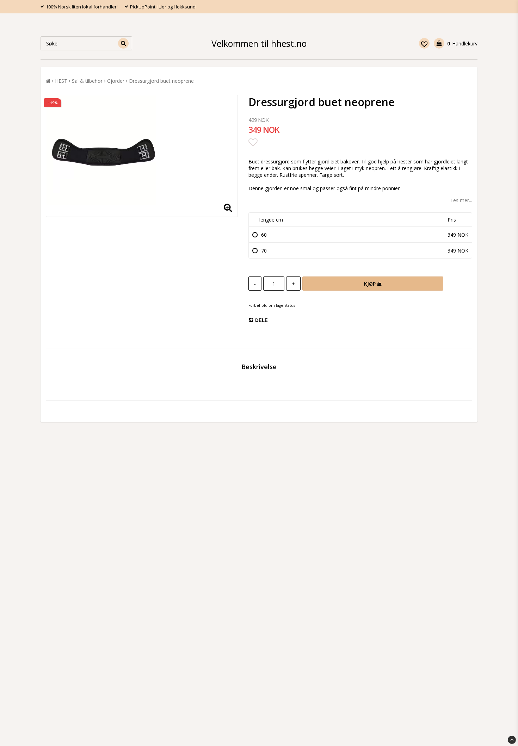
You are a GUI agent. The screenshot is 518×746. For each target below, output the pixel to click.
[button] (424, 43)
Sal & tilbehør (87, 80)
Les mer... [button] (461, 200)
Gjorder (115, 80)
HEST (61, 80)
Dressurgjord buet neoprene (161, 80)
